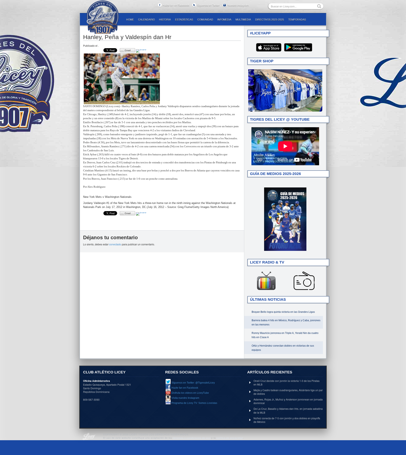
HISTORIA (165, 19)
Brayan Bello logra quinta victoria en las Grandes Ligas (283, 311)
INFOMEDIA (224, 19)
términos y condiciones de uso (191, 437)
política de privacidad (230, 437)
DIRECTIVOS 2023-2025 (269, 19)
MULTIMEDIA (243, 19)
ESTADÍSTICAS (184, 19)
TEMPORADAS (297, 19)
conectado (115, 244)
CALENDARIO (146, 19)
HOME (130, 19)
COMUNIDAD (205, 19)
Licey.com (102, 17)
